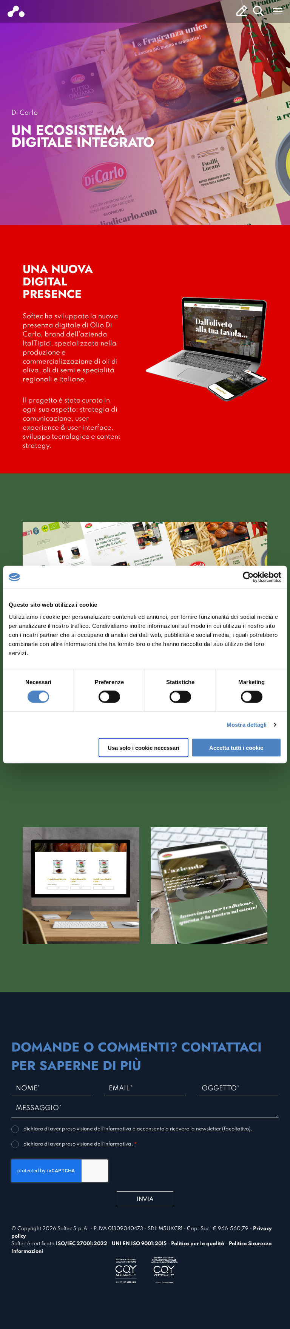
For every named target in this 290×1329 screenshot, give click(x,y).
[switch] (109, 697)
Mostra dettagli (247, 725)
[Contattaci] (241, 10)
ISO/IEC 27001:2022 (81, 1243)
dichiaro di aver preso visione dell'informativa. (78, 1144)
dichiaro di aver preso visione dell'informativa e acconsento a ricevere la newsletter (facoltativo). (138, 1129)
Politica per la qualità (197, 1243)
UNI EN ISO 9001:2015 (139, 1243)
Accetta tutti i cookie (236, 747)
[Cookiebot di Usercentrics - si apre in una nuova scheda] (248, 577)
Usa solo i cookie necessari (143, 747)
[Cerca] (258, 11)
